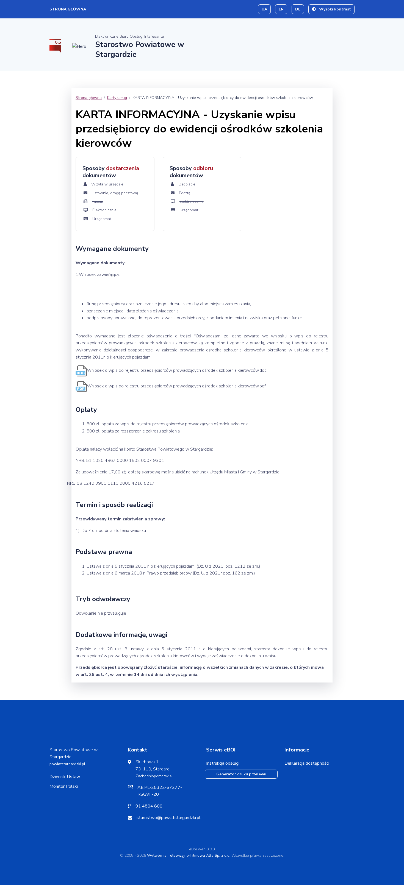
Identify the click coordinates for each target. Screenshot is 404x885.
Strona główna (67, 9)
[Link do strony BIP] (55, 46)
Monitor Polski (63, 786)
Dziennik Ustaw (64, 777)
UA (264, 9)
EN (281, 9)
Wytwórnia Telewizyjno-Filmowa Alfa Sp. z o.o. (188, 855)
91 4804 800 (148, 806)
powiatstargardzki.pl (67, 764)
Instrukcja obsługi (222, 763)
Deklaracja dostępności (306, 763)
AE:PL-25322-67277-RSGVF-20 (159, 791)
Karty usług (117, 97)
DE (297, 9)
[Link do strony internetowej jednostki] (79, 46)
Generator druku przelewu (241, 774)
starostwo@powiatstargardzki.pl (169, 818)
